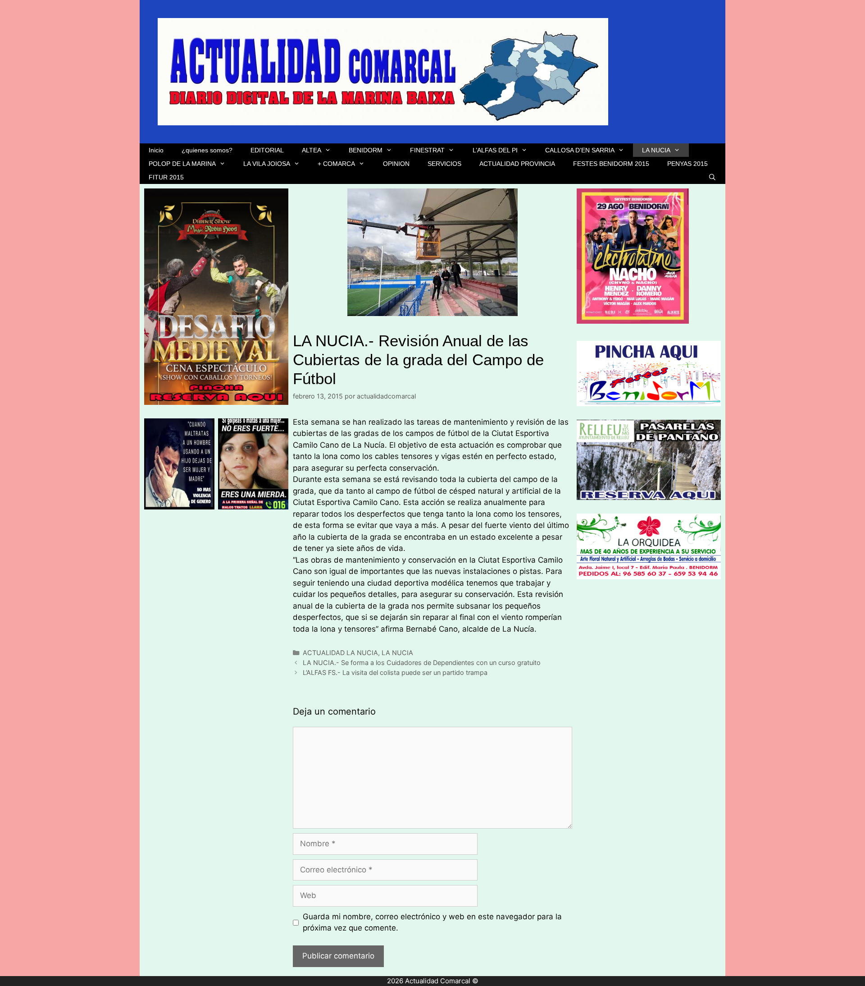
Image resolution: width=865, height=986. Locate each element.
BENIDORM (365, 150)
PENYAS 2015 (687, 163)
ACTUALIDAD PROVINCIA (517, 163)
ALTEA (311, 150)
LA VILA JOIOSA (266, 163)
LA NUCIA (656, 150)
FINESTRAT (427, 150)
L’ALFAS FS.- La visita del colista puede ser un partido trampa (395, 672)
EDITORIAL (267, 150)
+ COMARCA (336, 163)
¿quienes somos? (207, 150)
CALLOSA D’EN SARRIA (580, 150)
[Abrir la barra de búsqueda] (712, 177)
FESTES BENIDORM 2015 (611, 163)
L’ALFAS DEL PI (495, 150)
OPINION (396, 163)
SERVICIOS (444, 163)
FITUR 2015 (166, 177)
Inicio (156, 150)
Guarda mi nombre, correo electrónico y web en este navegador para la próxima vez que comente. (432, 922)
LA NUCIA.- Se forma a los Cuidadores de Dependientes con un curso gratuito (422, 662)
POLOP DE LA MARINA (182, 163)
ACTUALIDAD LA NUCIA (340, 652)
